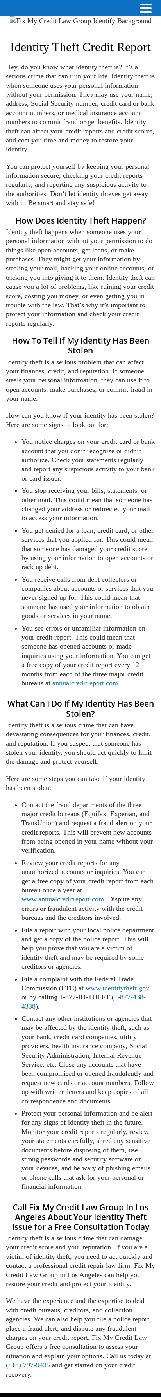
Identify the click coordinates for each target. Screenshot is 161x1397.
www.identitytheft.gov (117, 988)
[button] (153, 8)
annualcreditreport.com (85, 683)
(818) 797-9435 (28, 1365)
